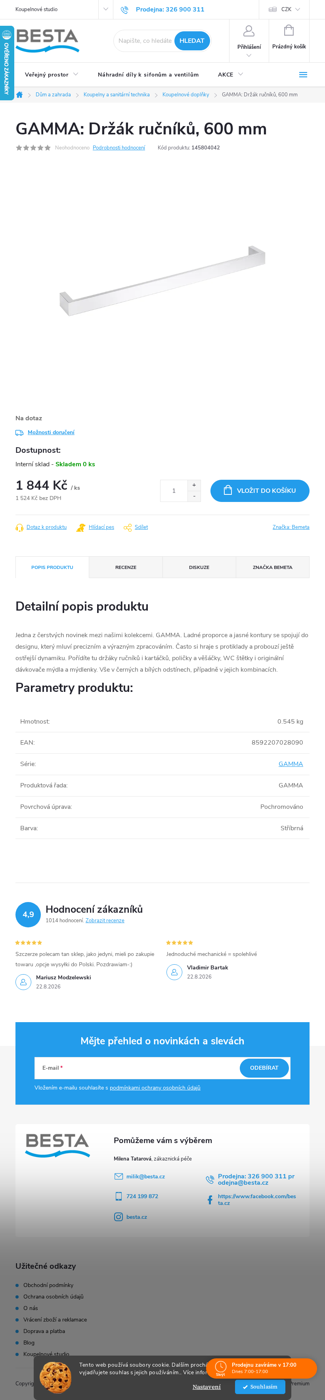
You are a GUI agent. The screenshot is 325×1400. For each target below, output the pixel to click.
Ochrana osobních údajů (53, 1297)
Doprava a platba (44, 1331)
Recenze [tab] (125, 567)
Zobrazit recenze (105, 920)
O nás (30, 1308)
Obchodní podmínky (48, 1285)
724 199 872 (142, 1196)
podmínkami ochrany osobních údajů (155, 1088)
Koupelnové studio (36, 9)
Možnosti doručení (51, 432)
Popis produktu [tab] (52, 567)
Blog (28, 1343)
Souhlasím (263, 1386)
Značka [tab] (272, 567)
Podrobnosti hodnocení (119, 148)
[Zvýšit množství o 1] (194, 485)
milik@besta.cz (145, 1176)
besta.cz (136, 1217)
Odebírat (264, 1068)
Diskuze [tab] (199, 567)
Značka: (291, 527)
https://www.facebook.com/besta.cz (257, 1200)
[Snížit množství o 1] (194, 496)
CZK (286, 9)
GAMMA (291, 764)
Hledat (192, 40)
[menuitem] (51, 75)
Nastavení (207, 1387)
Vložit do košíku (266, 490)
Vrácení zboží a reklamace (55, 1320)
